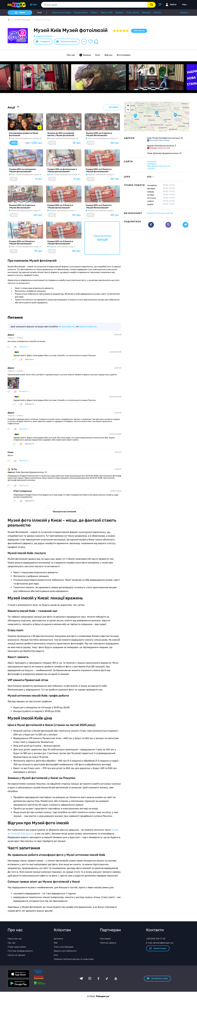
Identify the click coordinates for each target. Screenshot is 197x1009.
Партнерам (105, 938)
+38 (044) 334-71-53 (155, 938)
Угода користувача (17, 947)
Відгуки (108, 55)
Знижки (87, 55)
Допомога (58, 938)
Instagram (151, 164)
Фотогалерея (123, 55)
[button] (156, 113)
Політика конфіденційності (20, 951)
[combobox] (94, 5)
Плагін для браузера (63, 947)
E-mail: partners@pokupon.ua (159, 943)
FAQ (55, 943)
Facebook (151, 161)
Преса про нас (15, 938)
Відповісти (23, 347)
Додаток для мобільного (65, 951)
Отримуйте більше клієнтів (160, 213)
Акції (39, 13)
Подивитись (16, 127)
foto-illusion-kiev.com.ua (158, 166)
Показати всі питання (64, 511)
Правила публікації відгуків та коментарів (74, 959)
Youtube (151, 168)
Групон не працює (16, 955)
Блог (97, 55)
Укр (184, 4)
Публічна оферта (108, 943)
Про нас (71, 55)
